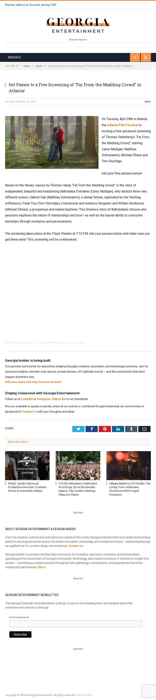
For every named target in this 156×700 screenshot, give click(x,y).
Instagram (44, 399)
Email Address (19, 618)
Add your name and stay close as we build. (33, 382)
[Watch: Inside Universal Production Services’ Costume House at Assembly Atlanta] (27, 465)
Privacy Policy (85, 695)
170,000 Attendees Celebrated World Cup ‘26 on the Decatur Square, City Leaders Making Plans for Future (77, 489)
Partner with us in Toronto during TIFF (30, 4)
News (148, 101)
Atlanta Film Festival (122, 125)
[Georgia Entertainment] (78, 24)
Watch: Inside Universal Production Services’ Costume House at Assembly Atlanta (27, 487)
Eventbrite (80, 342)
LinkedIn (27, 399)
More (42, 567)
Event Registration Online (18, 342)
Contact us (29, 411)
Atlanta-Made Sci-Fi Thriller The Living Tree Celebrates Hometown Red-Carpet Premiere (130, 489)
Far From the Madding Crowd (49, 342)
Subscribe (59, 399)
